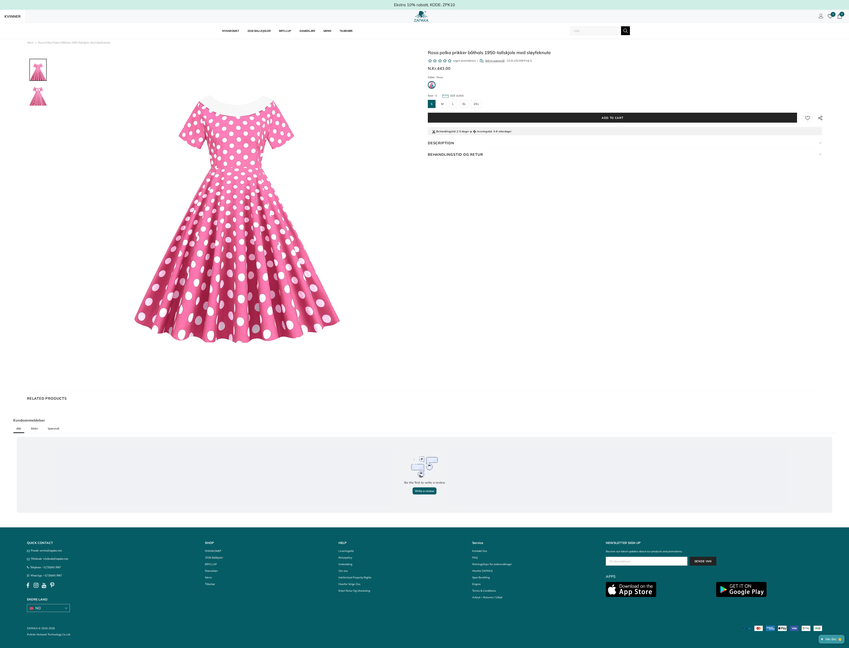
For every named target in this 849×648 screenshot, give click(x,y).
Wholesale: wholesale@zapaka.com (49, 558)
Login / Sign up (820, 17)
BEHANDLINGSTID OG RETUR (455, 154)
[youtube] (44, 585)
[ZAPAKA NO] (421, 16)
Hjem (30, 42)
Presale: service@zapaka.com (46, 550)
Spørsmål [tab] (53, 428)
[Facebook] (28, 585)
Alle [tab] (18, 428)
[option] (236, 216)
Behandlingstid (445, 131)
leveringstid (484, 131)
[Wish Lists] (808, 118)
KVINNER (12, 16)
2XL (476, 104)
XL (464, 104)
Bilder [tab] (34, 428)
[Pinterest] (52, 585)
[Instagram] (36, 585)
